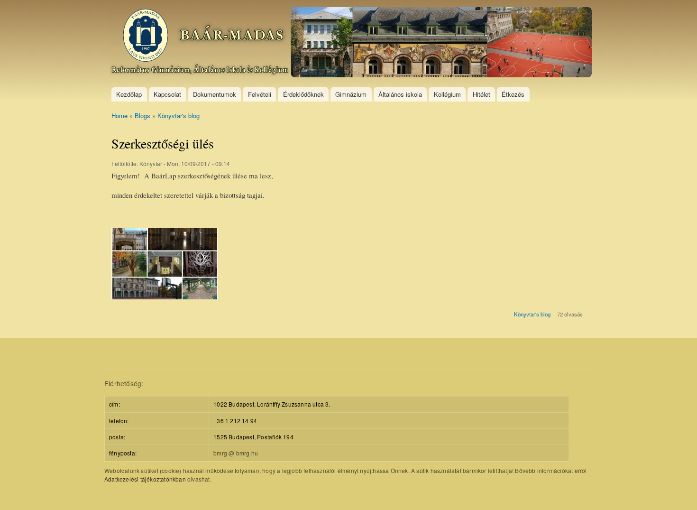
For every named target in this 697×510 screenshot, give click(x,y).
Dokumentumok (214, 94)
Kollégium (447, 94)
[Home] (351, 43)
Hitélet (481, 94)
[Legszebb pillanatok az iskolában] (164, 303)
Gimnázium (351, 94)
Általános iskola (400, 94)
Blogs (142, 115)
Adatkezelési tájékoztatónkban (145, 479)
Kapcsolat (167, 94)
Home (119, 115)
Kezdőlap (129, 94)
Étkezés (513, 94)
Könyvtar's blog (178, 115)
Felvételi (259, 94)
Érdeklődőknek (303, 94)
